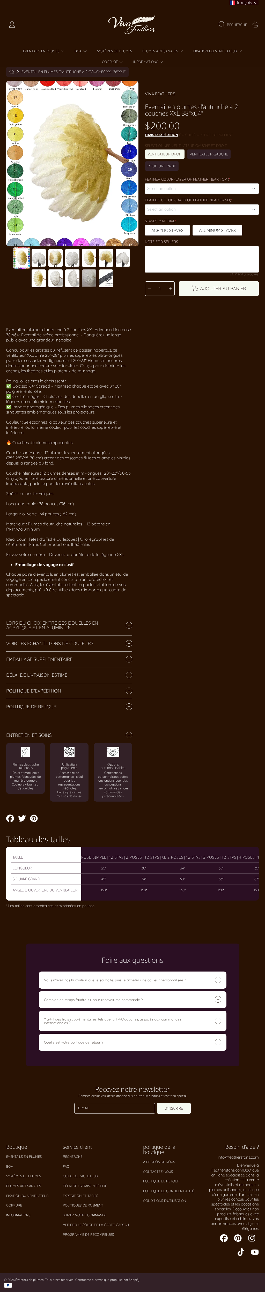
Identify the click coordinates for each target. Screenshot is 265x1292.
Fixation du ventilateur (27, 1196)
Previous (11, 163)
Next (133, 163)
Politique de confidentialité (168, 1191)
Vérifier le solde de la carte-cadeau (96, 1225)
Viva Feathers (160, 93)
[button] (234, 24)
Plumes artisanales (23, 1186)
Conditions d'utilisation (164, 1200)
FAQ (66, 1166)
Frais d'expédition (161, 135)
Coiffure (14, 1205)
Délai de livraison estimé (85, 1186)
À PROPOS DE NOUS (159, 1162)
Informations (18, 1215)
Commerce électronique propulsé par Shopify (107, 1280)
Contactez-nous (158, 1171)
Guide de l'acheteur (80, 1176)
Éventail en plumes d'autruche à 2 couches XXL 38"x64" (73, 72)
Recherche (72, 1156)
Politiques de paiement (83, 1205)
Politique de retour (161, 1181)
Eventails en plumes (24, 1156)
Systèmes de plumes (23, 1176)
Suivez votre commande (84, 1215)
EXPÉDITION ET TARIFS (80, 1196)
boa (9, 1166)
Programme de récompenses (88, 1234)
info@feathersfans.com (238, 1157)
